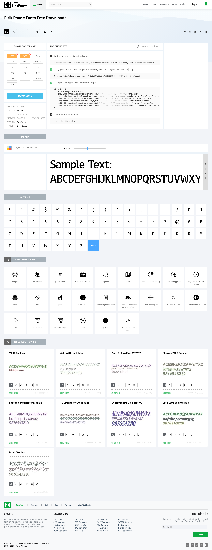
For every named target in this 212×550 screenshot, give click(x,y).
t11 (25, 78)
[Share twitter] (195, 31)
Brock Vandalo (17, 452)
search (90, 4)
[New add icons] (7, 259)
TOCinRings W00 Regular (74, 402)
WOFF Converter (103, 522)
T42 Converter (81, 528)
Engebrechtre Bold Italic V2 (126, 402)
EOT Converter (81, 522)
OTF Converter (124, 519)
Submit (200, 535)
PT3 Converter (103, 525)
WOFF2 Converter (125, 522)
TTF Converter (102, 519)
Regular (20, 110)
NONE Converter (60, 531)
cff (38, 73)
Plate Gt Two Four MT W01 (126, 353)
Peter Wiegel (22, 122)
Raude (24, 126)
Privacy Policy (102, 531)
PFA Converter (59, 525)
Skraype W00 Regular (175, 353)
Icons (154, 5)
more (93, 245)
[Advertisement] (186, 86)
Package (68, 505)
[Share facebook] (185, 31)
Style (46, 505)
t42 (12, 78)
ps (25, 73)
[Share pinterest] (200, 31)
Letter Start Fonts (84, 505)
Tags (56, 505)
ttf (12, 56)
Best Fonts (164, 5)
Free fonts (17, 5)
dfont (38, 78)
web (25, 56)
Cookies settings (125, 531)
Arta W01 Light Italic (71, 353)
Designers (34, 505)
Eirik (18, 126)
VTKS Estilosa (17, 353)
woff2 (38, 62)
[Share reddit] (190, 31)
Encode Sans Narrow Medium (26, 402)
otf (12, 67)
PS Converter (123, 525)
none (12, 84)
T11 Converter (102, 528)
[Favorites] (14, 31)
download (25, 96)
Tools (182, 5)
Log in (194, 5)
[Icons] (45, 31)
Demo (174, 5)
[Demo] (22, 31)
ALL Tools (79, 531)
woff (25, 62)
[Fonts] (52, 31)
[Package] (37, 31)
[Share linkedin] (206, 31)
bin (37, 67)
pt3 (12, 73)
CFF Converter (59, 528)
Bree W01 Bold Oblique (176, 402)
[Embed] (32, 385)
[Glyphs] (29, 31)
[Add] (6, 31)
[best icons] (7, 342)
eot (12, 62)
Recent (146, 5)
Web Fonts (20, 505)
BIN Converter (80, 525)
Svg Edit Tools (80, 519)
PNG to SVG (58, 519)
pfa (25, 67)
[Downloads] (21, 385)
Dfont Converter (124, 528)
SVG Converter (59, 522)
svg (38, 56)
